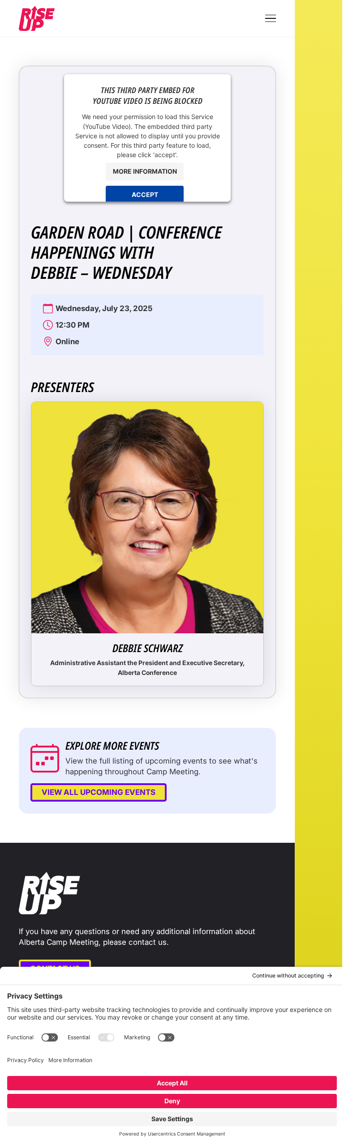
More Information (145, 171)
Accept (145, 194)
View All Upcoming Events (98, 792)
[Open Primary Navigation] (270, 18)
